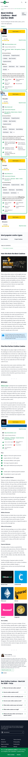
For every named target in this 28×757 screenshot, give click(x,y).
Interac (16, 601)
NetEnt (12, 49)
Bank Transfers (12, 58)
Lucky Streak (7, 49)
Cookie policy (16, 744)
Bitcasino (4, 222)
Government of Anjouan (9, 109)
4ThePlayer (13, 437)
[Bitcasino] (3, 217)
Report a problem (5, 744)
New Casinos (4, 239)
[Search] (22, 2)
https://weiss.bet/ (8, 107)
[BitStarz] (4, 31)
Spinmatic (13, 178)
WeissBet (5, 99)
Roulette (5, 69)
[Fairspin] (4, 160)
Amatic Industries (20, 437)
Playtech (23, 49)
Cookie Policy (20, 751)
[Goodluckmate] (5, 2)
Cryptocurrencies (7, 61)
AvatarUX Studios (8, 439)
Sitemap (15, 746)
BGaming (6, 113)
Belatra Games (14, 112)
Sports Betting (19, 129)
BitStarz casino (4, 385)
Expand (3, 26)
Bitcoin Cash (4, 584)
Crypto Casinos (18, 239)
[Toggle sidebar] (25, 2)
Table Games (12, 66)
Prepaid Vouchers (15, 55)
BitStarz (4, 36)
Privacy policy (16, 741)
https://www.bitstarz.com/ (10, 44)
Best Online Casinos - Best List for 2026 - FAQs (13, 682)
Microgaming (18, 49)
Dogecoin (17, 617)
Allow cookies (10, 754)
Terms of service (17, 739)
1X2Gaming (7, 437)
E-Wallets (5, 58)
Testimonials (4, 746)
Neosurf (3, 617)
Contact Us (3, 741)
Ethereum (3, 601)
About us (3, 739)
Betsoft (20, 112)
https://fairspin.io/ (8, 173)
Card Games (5, 132)
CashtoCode (18, 584)
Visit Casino (17, 422)
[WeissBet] (4, 94)
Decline (19, 754)
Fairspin (4, 165)
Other (22, 184)
